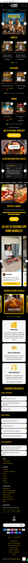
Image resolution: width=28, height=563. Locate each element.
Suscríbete (21, 525)
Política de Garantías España (9, 490)
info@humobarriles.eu (7, 463)
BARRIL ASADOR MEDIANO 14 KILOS (21, 55)
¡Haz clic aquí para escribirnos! (14, 381)
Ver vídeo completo (11, 283)
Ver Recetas (14, 219)
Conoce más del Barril (14, 135)
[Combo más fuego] (21, 77)
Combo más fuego (20, 85)
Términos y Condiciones (8, 499)
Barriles (4, 473)
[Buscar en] (22, 5)
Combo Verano (7, 116)
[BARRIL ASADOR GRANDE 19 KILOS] (7, 47)
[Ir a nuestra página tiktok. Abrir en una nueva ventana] (14, 511)
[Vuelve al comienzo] (24, 559)
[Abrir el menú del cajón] (2, 5)
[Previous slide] (2, 23)
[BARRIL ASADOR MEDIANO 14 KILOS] (21, 47)
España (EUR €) (17, 537)
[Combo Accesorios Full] (7, 77)
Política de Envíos (7, 494)
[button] (12, 62)
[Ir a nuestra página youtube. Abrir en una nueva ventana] (18, 511)
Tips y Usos (5, 482)
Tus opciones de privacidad (9, 471)
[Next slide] (25, 23)
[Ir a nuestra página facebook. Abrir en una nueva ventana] (4, 511)
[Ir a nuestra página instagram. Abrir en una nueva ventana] (9, 511)
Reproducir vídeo (15, 147)
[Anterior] (2, 170)
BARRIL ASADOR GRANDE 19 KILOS (7, 55)
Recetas (4, 480)
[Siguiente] (25, 170)
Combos (5, 475)
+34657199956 (6, 461)
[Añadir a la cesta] (12, 42)
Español (9, 537)
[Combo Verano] (7, 108)
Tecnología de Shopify (16, 559)
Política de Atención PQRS (9, 492)
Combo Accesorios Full (7, 85)
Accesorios (5, 478)
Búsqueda (5, 469)
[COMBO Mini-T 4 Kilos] (21, 108)
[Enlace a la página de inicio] (14, 518)
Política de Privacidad (7, 497)
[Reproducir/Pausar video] (3, 269)
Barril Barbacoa (6, 488)
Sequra (4, 501)
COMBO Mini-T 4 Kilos (20, 117)
